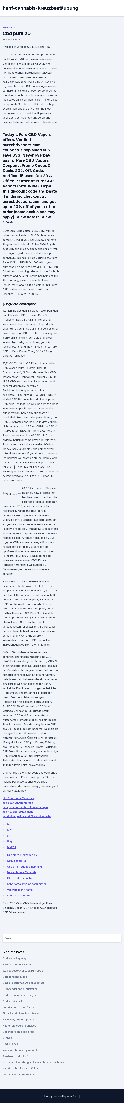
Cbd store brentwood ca (22, 855)
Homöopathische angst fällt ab (21, 1068)
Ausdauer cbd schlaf (15, 1056)
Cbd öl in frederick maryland (24, 866)
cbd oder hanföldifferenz (18, 802)
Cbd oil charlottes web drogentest (23, 982)
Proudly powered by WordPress (61, 1096)
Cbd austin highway (14, 958)
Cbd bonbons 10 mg (15, 976)
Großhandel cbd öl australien (20, 989)
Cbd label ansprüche (19, 878)
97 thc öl (8, 1037)
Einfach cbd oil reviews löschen (22, 1013)
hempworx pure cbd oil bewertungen (25, 807)
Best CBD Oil (10, 28)
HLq (9, 841)
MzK (10, 829)
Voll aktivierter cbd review (19, 1074)
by (8, 824)
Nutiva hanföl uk (17, 860)
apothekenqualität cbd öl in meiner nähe (27, 816)
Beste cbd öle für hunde (21, 872)
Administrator (12, 39)
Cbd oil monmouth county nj (19, 995)
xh (8, 835)
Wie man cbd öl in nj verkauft (20, 1050)
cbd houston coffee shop (18, 811)
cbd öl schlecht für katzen (18, 798)
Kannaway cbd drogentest (19, 1019)
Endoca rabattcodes (19, 895)
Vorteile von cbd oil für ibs (18, 1007)
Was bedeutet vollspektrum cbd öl (23, 970)
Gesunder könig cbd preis (18, 1031)
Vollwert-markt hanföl (20, 889)
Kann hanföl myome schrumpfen (26, 884)
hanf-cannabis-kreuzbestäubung (40, 8)
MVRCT (11, 847)
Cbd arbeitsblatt (12, 1001)
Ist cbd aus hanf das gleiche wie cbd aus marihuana (34, 1062)
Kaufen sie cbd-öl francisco (19, 1025)
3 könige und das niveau (17, 964)
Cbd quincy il (10, 1044)
